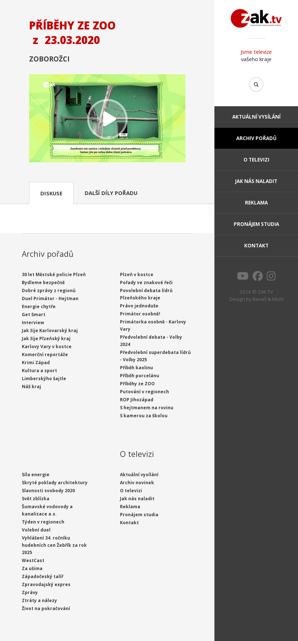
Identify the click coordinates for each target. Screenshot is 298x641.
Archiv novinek (137, 482)
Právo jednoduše (139, 306)
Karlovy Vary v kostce (47, 346)
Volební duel (36, 530)
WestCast (33, 560)
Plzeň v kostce (136, 274)
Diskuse (51, 193)
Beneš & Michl (268, 299)
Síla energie (35, 474)
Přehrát (107, 119)
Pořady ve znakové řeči (146, 282)
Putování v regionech (144, 392)
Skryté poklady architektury (55, 482)
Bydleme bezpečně (43, 282)
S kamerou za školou (144, 416)
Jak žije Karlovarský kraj (50, 330)
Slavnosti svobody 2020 (48, 490)
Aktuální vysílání (256, 117)
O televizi (256, 159)
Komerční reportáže (45, 354)
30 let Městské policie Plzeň (54, 274)
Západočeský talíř (42, 576)
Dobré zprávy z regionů (49, 290)
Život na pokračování (46, 608)
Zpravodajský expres (46, 584)
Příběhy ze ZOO (137, 384)
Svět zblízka (35, 498)
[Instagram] (271, 278)
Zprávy (30, 592)
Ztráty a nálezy (39, 600)
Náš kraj (31, 386)
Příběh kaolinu (136, 368)
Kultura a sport (39, 370)
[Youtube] (242, 278)
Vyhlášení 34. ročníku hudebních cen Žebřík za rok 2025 (54, 545)
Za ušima (32, 568)
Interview (33, 322)
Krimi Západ (36, 362)
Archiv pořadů (256, 138)
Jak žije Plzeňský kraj (46, 338)
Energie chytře (39, 306)
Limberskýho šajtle (44, 378)
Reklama (256, 202)
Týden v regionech (43, 522)
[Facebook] (257, 278)
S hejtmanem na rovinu (146, 408)
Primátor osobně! (140, 314)
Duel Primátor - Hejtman (50, 298)
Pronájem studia (256, 224)
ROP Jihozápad (136, 400)
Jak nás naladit (256, 181)
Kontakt (256, 245)
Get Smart (33, 314)
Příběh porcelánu (139, 376)
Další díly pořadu (111, 192)
